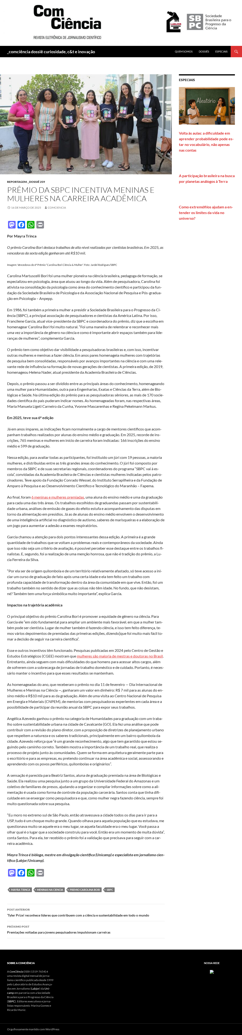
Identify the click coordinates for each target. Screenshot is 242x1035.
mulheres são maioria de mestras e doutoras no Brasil (120, 656)
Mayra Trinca (20, 889)
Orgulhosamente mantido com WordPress (33, 1029)
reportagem (17, 182)
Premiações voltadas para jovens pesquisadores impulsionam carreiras (58, 929)
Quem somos (184, 51)
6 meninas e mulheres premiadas (57, 497)
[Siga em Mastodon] (212, 971)
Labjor (35, 988)
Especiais (221, 51)
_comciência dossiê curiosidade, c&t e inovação (51, 51)
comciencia (57, 207)
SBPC (110, 889)
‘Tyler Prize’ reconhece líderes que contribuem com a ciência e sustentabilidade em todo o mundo (78, 912)
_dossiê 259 (36, 182)
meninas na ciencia (50, 889)
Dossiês (204, 51)
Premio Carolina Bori (85, 889)
